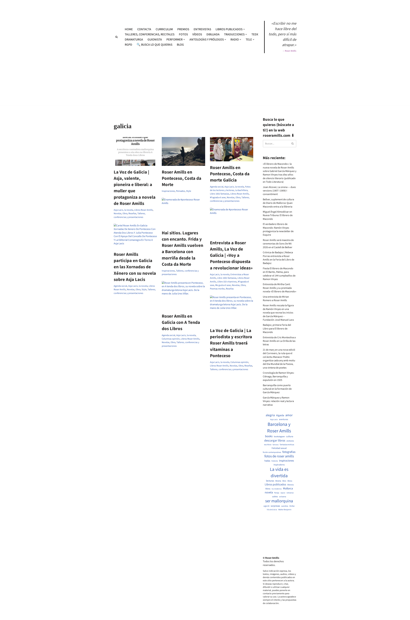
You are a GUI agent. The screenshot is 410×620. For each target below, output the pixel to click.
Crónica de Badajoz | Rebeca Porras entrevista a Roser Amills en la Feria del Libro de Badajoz (278, 258)
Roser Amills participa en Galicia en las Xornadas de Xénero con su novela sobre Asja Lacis (135, 267)
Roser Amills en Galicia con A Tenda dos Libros (181, 322)
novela (269, 492)
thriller (292, 506)
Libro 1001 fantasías (219, 193)
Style (188, 191)
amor (289, 415)
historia (274, 461)
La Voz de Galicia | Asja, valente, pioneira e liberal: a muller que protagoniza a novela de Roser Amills (135, 188)
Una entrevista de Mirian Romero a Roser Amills (276, 298)
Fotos (183, 34)
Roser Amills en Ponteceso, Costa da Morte (181, 178)
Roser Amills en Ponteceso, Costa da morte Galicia (230, 173)
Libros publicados (275, 484)
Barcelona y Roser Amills (279, 427)
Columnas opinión (171, 338)
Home (129, 29)
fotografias (288, 452)
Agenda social (216, 186)
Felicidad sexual (279, 448)
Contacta (144, 29)
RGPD (128, 44)
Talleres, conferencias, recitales (149, 34)
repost (282, 493)
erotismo (290, 441)
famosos (276, 445)
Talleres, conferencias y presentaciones (130, 215)
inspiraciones (286, 461)
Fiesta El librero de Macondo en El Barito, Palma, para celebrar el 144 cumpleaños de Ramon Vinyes (279, 274)
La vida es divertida (279, 472)
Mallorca (288, 488)
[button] (244, 29)
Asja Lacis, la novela (123, 210)
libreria (278, 481)
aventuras (283, 419)
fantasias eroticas (287, 444)
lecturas (270, 480)
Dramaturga (134, 39)
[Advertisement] (205, 115)
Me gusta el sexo (223, 285)
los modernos (277, 489)
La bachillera (241, 190)
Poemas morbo (217, 288)
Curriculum (164, 29)
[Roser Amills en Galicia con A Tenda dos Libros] (183, 295)
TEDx (254, 34)
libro (284, 481)
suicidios (284, 506)
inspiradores (279, 464)
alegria (270, 415)
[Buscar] (116, 37)
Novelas (117, 213)
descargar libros (274, 440)
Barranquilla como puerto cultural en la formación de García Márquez (277, 389)
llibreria (290, 484)
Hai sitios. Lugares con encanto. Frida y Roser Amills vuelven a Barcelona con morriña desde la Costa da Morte (182, 248)
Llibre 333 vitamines (227, 281)
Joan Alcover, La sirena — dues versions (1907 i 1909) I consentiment (279, 190)
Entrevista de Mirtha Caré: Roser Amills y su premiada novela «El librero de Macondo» (279, 288)
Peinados (180, 191)
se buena (282, 496)
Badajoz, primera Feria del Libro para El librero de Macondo (277, 328)
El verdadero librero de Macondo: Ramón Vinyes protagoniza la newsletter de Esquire (278, 229)
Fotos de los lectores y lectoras (230, 188)
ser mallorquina (279, 501)
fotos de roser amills (279, 456)
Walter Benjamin (284, 509)
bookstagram (279, 436)
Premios (183, 29)
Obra (125, 213)
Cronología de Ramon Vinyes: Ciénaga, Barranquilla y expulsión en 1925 (278, 376)
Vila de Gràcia (272, 509)
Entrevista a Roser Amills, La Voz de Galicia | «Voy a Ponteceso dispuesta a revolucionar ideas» (231, 255)
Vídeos (197, 34)
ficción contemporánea (272, 452)
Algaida (280, 415)
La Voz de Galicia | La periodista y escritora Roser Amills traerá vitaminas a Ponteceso (231, 343)
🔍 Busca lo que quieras (154, 44)
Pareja (276, 493)
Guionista (155, 39)
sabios (275, 496)
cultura (289, 436)
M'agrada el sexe (218, 197)
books (269, 436)
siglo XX (266, 506)
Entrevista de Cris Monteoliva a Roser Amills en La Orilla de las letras (279, 341)
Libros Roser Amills (143, 210)
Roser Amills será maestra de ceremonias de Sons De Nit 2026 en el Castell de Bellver (278, 243)
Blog (180, 44)
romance (290, 493)
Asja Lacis (274, 419)
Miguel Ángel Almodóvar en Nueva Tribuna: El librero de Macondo (278, 215)
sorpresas (275, 506)
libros (289, 481)
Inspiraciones (168, 191)
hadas (267, 460)
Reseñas (132, 213)
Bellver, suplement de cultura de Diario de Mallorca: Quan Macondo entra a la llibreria (278, 203)
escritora (267, 444)
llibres (267, 488)
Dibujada (213, 34)
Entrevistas (202, 29)
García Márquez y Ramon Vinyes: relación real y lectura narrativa (278, 401)
